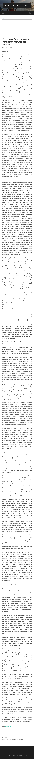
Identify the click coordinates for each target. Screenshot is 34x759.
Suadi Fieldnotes (17, 5)
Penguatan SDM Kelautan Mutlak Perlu (13, 738)
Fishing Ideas (8, 726)
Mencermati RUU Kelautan (9, 732)
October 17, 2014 (7, 47)
